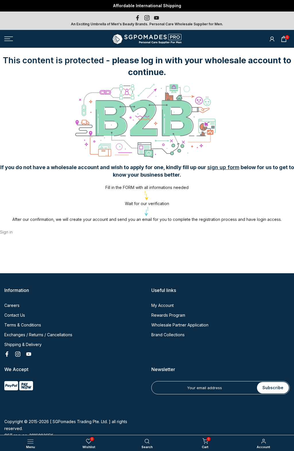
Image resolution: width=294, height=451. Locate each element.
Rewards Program (168, 315)
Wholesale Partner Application (179, 324)
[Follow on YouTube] (156, 17)
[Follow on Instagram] (147, 17)
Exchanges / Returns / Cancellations (38, 334)
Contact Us (14, 315)
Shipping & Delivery (23, 344)
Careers (12, 305)
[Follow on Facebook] (137, 17)
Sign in (6, 232)
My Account (162, 305)
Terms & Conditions (22, 324)
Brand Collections (168, 334)
